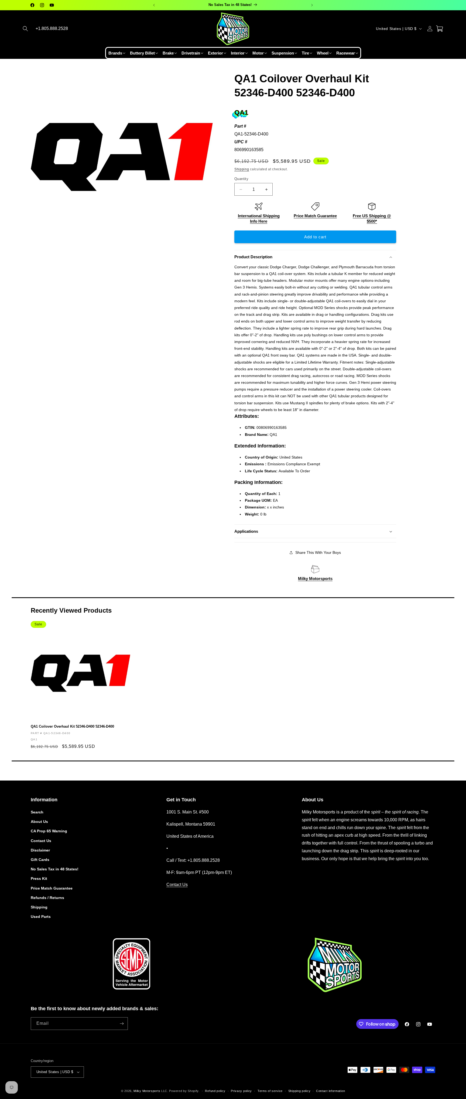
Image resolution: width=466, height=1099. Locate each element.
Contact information (330, 1090)
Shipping (241, 169)
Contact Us (41, 841)
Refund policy (215, 1090)
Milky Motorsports (315, 578)
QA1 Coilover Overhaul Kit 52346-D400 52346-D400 (72, 726)
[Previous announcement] (154, 5)
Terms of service (270, 1090)
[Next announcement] (312, 5)
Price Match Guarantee (315, 215)
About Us (39, 821)
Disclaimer (40, 850)
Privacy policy (241, 1090)
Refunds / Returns (47, 898)
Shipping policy (299, 1090)
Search (37, 812)
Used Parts (41, 916)
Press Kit (39, 878)
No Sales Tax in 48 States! (54, 869)
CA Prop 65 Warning (49, 831)
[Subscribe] (122, 1023)
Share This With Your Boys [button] (318, 552)
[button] (25, 29)
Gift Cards (40, 859)
